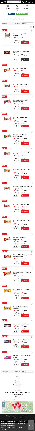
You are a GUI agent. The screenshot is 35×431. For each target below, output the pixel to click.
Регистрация (22, 13)
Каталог (8, 8)
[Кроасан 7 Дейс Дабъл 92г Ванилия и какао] (7, 122)
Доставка (17, 381)
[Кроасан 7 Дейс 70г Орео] (7, 89)
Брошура (17, 383)
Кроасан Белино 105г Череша (21, 324)
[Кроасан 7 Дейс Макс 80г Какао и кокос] (7, 174)
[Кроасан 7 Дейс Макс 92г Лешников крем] (7, 242)
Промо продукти (17, 9)
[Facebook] (16, 396)
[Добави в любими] (31, 31)
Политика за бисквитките (22, 416)
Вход (11, 13)
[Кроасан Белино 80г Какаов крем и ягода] (7, 361)
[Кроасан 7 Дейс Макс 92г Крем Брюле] (7, 225)
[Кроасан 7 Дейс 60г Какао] (7, 73)
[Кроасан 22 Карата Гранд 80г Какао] (7, 56)
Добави (26, 42)
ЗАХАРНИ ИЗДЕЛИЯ (12, 19)
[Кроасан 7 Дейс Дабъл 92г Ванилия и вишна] (7, 105)
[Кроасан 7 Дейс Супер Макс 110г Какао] (7, 277)
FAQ (17, 376)
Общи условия (10, 416)
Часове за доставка (27, 9)
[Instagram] (18, 396)
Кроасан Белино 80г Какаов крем (22, 340)
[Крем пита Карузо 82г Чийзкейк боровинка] (7, 39)
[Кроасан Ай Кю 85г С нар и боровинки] (7, 312)
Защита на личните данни (17, 417)
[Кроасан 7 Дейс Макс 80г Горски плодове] (7, 157)
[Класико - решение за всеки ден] (5, 2)
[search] (19, 1)
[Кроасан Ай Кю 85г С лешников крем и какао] (7, 294)
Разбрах (31, 425)
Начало (3, 19)
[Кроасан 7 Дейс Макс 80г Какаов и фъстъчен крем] (7, 191)
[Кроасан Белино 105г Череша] (7, 329)
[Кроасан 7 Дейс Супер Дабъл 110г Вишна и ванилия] (7, 260)
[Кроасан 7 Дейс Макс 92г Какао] (7, 209)
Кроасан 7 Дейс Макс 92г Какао (22, 204)
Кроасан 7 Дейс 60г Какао (20, 68)
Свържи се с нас (17, 385)
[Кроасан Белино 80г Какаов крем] (7, 345)
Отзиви (17, 378)
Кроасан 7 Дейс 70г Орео (20, 84)
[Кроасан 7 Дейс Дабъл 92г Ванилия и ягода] (7, 140)
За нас (17, 387)
